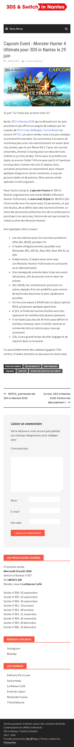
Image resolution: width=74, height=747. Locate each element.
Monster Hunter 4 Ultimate (46, 371)
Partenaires (50, 366)
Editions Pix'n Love (18, 675)
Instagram (13, 648)
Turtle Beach (51, 130)
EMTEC (17, 134)
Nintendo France (17, 697)
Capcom (22, 371)
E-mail (16, 511)
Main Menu (16, 28)
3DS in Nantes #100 (22, 121)
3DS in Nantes (32, 366)
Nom (15, 500)
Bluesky (12, 654)
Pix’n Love (23, 130)
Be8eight (36, 130)
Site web (16, 522)
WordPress (32, 738)
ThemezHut (10, 742)
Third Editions (15, 702)
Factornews (14, 680)
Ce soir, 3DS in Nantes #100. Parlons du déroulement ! (56, 398)
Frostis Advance (34, 61)
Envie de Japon (16, 691)
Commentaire (19, 450)
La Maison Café (16, 686)
